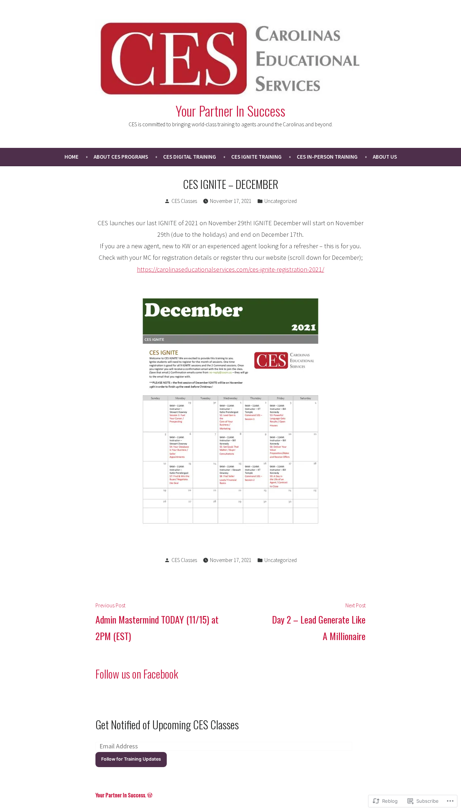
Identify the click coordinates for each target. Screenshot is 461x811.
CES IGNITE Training (256, 156)
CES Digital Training (189, 156)
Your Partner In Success (230, 110)
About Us (385, 156)
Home (71, 156)
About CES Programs (121, 156)
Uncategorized (280, 201)
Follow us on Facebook (136, 673)
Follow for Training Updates (131, 759)
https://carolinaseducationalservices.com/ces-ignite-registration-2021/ (230, 269)
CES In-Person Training (327, 156)
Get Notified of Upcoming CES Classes (167, 724)
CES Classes (184, 201)
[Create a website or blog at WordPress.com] (149, 795)
